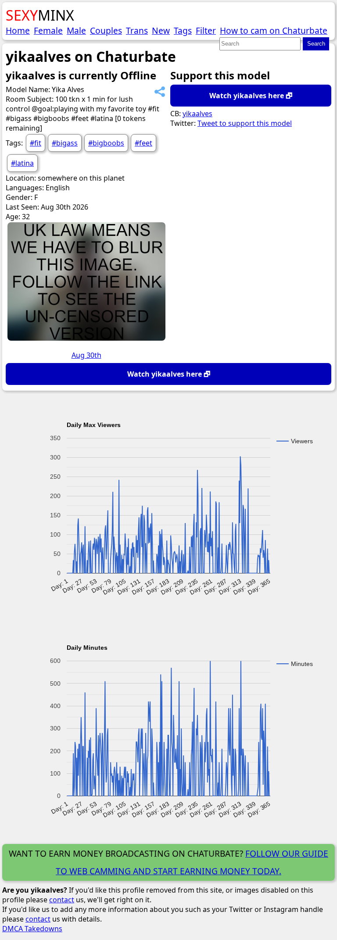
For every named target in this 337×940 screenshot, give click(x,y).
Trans (137, 30)
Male (76, 30)
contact (61, 899)
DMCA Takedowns (32, 928)
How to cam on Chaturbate (273, 30)
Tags (183, 30)
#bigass (65, 143)
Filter (206, 30)
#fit (35, 143)
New (161, 30)
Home (18, 30)
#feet (143, 143)
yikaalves (197, 113)
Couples (106, 30)
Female (48, 30)
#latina (22, 163)
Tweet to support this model (244, 123)
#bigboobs (106, 143)
